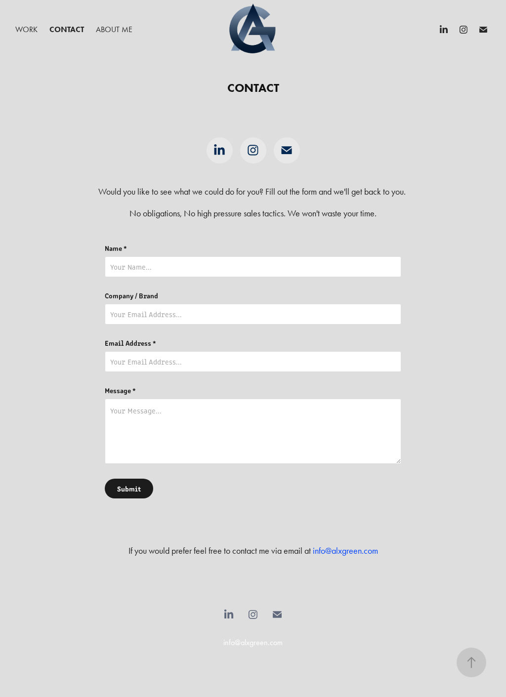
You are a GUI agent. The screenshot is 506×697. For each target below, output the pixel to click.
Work (26, 29)
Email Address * (130, 342)
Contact (66, 29)
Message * (120, 390)
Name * (116, 248)
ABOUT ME (114, 29)
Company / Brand (131, 295)
